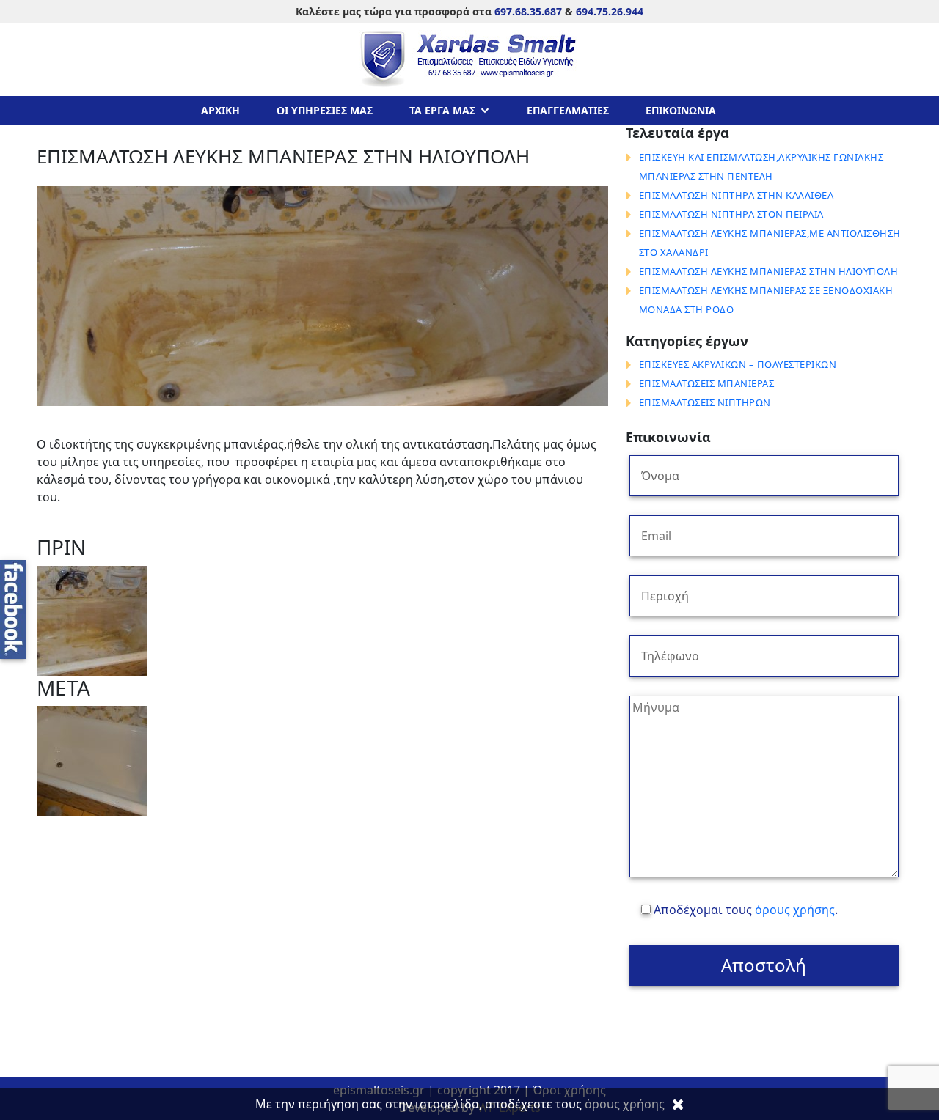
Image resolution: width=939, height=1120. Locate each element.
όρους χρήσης (795, 910)
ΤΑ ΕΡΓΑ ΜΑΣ (442, 110)
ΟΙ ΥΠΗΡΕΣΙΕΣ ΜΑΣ (325, 110)
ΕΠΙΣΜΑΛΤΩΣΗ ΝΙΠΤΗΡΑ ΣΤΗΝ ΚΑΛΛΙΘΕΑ (736, 195)
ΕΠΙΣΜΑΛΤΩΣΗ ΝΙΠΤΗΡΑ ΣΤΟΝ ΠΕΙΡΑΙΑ (731, 214)
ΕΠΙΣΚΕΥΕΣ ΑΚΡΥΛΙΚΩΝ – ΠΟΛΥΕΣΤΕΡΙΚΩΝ (738, 364)
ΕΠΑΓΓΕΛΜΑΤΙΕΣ (568, 110)
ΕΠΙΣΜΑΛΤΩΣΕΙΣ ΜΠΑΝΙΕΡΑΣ (707, 383)
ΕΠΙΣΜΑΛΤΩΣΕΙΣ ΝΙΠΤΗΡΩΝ (705, 402)
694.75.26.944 (609, 11)
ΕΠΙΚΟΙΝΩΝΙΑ (681, 110)
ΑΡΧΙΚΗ (220, 110)
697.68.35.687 (528, 11)
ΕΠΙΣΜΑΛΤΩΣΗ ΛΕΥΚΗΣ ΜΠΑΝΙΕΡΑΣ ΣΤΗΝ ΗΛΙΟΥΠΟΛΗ (769, 271)
